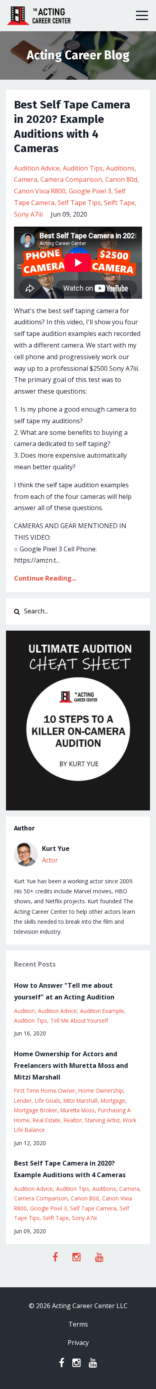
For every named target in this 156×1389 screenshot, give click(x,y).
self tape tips (79, 202)
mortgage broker (35, 1110)
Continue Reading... (45, 578)
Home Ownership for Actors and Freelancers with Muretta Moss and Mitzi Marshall (71, 1065)
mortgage (113, 1100)
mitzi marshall (81, 1100)
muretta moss (77, 1110)
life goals (47, 1100)
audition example (102, 1011)
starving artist (102, 1120)
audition (24, 1011)
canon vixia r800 (40, 191)
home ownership (100, 1090)
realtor (73, 1120)
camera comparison (71, 179)
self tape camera (93, 1208)
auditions (120, 168)
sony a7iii (28, 214)
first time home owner (44, 1090)
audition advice (37, 168)
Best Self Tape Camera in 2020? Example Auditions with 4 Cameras (70, 1169)
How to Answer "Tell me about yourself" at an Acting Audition (64, 991)
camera (25, 179)
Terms (78, 1324)
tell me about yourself (79, 1020)
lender (23, 1100)
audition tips (83, 168)
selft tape (119, 202)
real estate (46, 1120)
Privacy (78, 1342)
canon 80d (121, 179)
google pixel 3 (90, 191)
